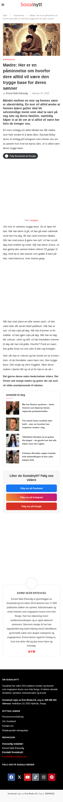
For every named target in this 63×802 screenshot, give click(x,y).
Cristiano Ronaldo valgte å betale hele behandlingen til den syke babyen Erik (39, 456)
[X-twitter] (19, 777)
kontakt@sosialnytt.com (14, 756)
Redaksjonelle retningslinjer (15, 730)
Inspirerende (19, 15)
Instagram (34, 220)
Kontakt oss (8, 726)
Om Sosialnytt (10, 679)
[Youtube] (27, 777)
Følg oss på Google (31, 506)
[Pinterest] (51, 777)
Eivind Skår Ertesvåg (17, 93)
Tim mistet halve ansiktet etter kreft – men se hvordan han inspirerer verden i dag (37, 424)
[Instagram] (43, 777)
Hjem (5, 15)
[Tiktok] (35, 777)
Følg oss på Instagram (31, 497)
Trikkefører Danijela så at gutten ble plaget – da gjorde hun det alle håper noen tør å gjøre (39, 440)
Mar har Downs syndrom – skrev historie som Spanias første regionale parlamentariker (38, 407)
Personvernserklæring (12, 717)
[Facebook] (11, 777)
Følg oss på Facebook (31, 488)
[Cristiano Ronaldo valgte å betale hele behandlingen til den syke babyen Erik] (12, 456)
